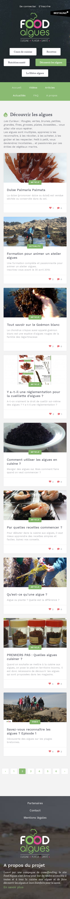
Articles (50, 87)
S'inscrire (44, 6)
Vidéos (33, 87)
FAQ (35, 95)
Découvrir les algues (51, 62)
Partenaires (35, 803)
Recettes (51, 51)
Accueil (16, 87)
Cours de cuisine (23, 51)
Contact (35, 810)
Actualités (19, 95)
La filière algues (35, 73)
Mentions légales (35, 817)
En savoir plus (13, 887)
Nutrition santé (16, 62)
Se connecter (28, 6)
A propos (51, 95)
